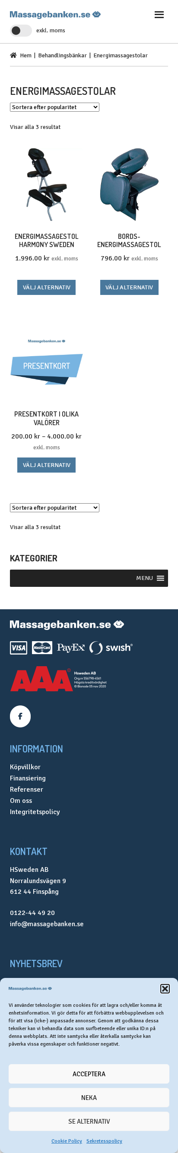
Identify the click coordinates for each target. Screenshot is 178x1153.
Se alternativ (89, 1121)
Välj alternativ (46, 287)
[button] (165, 988)
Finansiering (28, 778)
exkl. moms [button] (50, 30)
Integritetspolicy (35, 812)
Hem (26, 55)
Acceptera (89, 1074)
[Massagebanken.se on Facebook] (20, 716)
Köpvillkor (25, 767)
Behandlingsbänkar (62, 55)
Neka (89, 1098)
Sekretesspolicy (104, 1141)
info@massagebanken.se (47, 924)
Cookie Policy (66, 1141)
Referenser (26, 789)
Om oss (21, 800)
